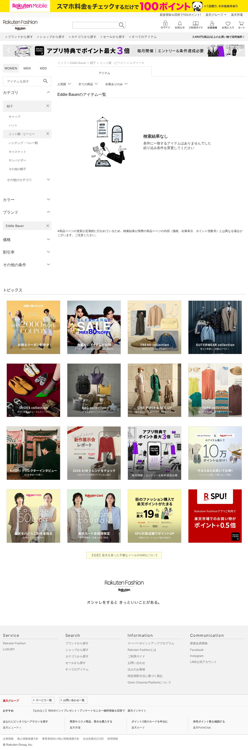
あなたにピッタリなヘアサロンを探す (25, 721)
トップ (61, 63)
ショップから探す (77, 650)
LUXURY (9, 649)
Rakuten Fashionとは (142, 650)
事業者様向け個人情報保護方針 (60, 738)
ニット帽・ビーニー (22, 134)
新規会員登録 (199, 643)
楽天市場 (237, 14)
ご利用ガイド (136, 656)
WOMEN (11, 68)
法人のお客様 (136, 669)
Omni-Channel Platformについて (149, 682)
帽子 (10, 106)
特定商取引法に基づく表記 (145, 676)
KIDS (43, 68)
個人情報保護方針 (28, 738)
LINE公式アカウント (203, 662)
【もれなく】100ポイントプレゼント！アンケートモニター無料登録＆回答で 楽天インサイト (89, 710)
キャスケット (17, 151)
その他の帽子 (17, 169)
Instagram (196, 656)
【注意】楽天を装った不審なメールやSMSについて (124, 555)
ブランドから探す (77, 643)
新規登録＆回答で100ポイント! (180, 14)
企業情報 (8, 738)
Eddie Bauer (78, 63)
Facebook (197, 650)
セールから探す (75, 663)
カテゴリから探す (77, 656)
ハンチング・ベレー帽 (23, 143)
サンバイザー (17, 160)
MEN (27, 68)
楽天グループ (214, 14)
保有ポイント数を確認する (209, 721)
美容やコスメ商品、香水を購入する (91, 721)
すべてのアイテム (77, 669)
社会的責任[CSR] (93, 738)
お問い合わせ (136, 663)
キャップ (14, 116)
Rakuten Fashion (14, 643)
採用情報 (112, 738)
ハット (13, 125)
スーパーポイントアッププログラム (151, 643)
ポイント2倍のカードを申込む (150, 721)
